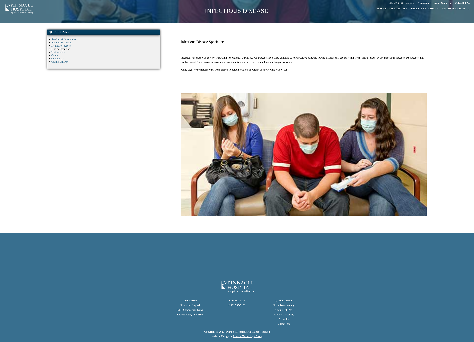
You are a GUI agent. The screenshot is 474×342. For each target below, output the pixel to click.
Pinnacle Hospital (236, 331)
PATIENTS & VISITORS (423, 9)
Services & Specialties (63, 39)
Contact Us (446, 3)
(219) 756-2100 (236, 305)
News (436, 3)
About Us (284, 319)
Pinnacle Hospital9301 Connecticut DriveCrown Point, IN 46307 (190, 310)
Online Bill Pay (462, 3)
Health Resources (61, 45)
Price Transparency (283, 305)
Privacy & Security (283, 314)
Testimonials (424, 3)
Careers (410, 3)
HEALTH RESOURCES (453, 9)
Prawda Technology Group (247, 336)
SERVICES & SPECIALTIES (391, 9)
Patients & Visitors (61, 42)
